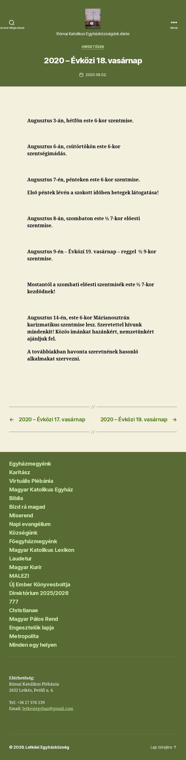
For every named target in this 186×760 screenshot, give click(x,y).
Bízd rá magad (27, 506)
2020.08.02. (96, 74)
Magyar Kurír (25, 567)
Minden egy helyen (33, 645)
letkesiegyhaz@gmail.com (47, 708)
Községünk (23, 532)
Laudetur (20, 558)
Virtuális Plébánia (31, 481)
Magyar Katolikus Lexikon (41, 550)
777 (13, 601)
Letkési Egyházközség (47, 747)
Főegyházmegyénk (33, 541)
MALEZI (19, 575)
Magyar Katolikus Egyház (41, 489)
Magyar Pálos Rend (33, 619)
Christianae (23, 610)
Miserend (21, 515)
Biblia (16, 498)
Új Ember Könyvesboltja (39, 584)
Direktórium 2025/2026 (39, 593)
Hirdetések (93, 47)
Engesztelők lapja (31, 627)
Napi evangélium (30, 524)
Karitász (19, 472)
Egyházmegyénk (30, 463)
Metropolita (24, 636)
